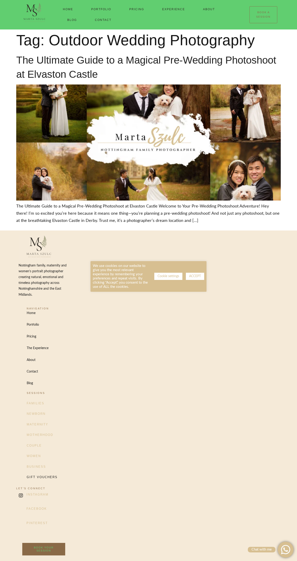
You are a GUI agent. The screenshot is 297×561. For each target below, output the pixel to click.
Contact (103, 20)
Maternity (37, 424)
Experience (173, 9)
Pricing (136, 9)
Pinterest (37, 523)
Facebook (36, 508)
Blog (72, 20)
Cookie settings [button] (168, 276)
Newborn (36, 413)
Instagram (37, 494)
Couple (34, 445)
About (209, 9)
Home (68, 9)
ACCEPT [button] (195, 276)
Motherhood (40, 435)
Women (34, 456)
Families (35, 403)
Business (36, 466)
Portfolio (101, 9)
